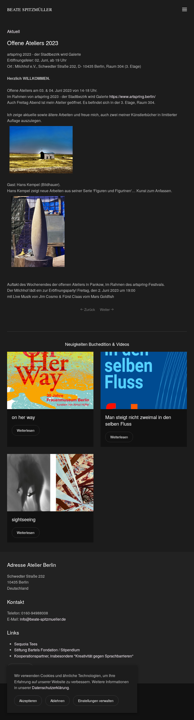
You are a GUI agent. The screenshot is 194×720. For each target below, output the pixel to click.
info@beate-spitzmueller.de (43, 619)
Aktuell (13, 31)
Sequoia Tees (25, 644)
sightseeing (23, 519)
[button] (184, 9)
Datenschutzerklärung (50, 687)
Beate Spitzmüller (29, 9)
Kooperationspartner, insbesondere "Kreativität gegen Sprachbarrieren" (73, 656)
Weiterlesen (26, 430)
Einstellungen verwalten (96, 700)
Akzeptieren (28, 700)
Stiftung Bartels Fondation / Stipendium (47, 649)
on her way (23, 417)
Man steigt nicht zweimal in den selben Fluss (138, 420)
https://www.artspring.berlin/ (132, 96)
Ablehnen (57, 700)
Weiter (105, 309)
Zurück (89, 309)
